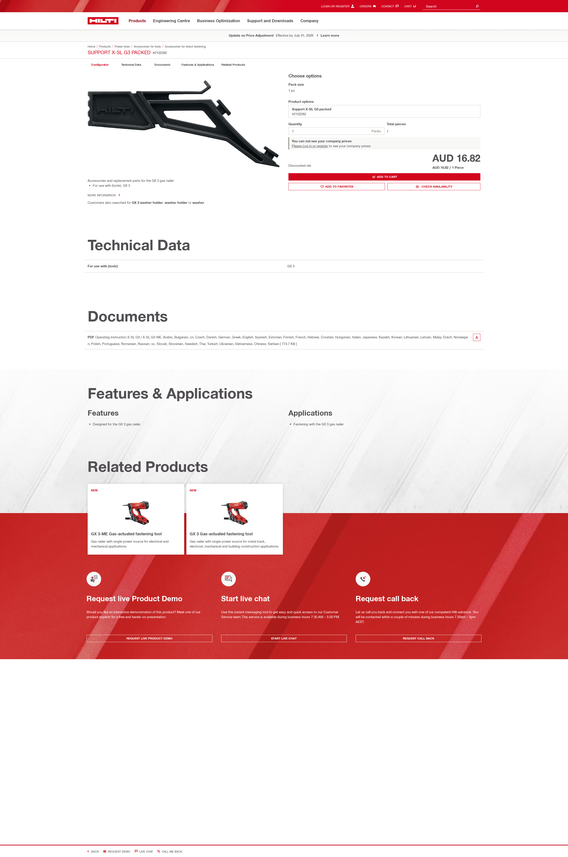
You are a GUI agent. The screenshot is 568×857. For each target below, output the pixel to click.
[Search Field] (477, 6)
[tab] (99, 65)
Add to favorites (339, 186)
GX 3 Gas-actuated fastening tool (221, 533)
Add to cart (387, 177)
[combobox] (451, 6)
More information (102, 195)
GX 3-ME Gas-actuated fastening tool (126, 533)
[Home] (103, 20)
